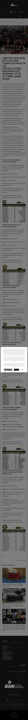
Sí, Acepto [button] (22, 369)
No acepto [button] (16, 369)
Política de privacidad (13, 364)
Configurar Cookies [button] (8, 369)
